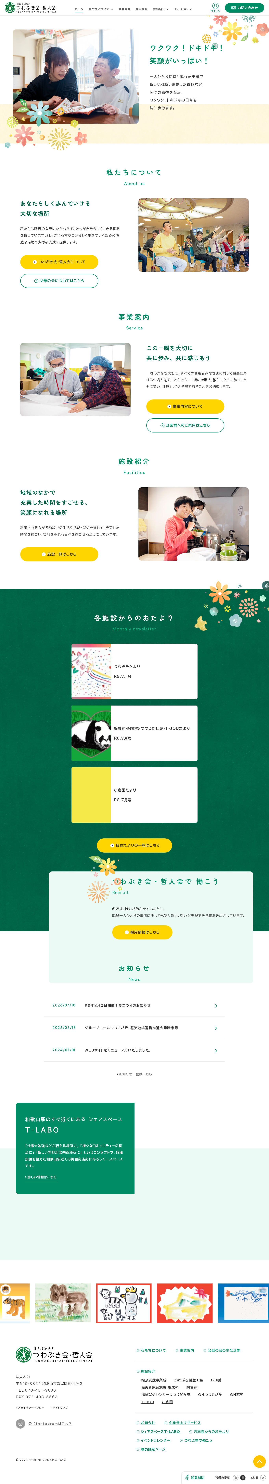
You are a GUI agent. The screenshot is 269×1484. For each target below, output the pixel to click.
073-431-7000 (40, 1427)
